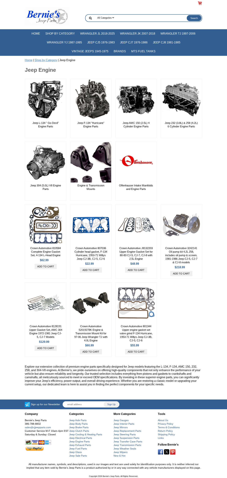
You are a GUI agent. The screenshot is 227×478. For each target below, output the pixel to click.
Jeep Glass (75, 452)
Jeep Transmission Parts (127, 445)
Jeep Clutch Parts (79, 430)
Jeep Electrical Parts (80, 438)
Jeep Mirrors (121, 427)
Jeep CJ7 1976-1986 (134, 42)
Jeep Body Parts (78, 423)
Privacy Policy (165, 423)
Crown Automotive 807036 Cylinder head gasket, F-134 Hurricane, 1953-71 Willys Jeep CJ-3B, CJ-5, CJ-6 (90, 253)
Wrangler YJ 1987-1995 (64, 42)
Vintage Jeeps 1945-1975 (90, 51)
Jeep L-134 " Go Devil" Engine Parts (45, 124)
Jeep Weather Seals (125, 448)
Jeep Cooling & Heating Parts (85, 434)
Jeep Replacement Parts (127, 430)
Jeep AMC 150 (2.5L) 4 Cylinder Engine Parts (136, 124)
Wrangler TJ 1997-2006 (177, 33)
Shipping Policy (166, 434)
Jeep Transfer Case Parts (128, 441)
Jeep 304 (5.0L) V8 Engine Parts (45, 187)
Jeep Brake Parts (78, 427)
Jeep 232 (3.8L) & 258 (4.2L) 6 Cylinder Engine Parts (181, 124)
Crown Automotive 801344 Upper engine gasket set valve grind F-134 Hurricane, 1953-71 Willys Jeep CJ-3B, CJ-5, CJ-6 (136, 333)
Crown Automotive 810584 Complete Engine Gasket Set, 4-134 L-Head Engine (45, 252)
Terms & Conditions (169, 427)
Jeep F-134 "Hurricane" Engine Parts (90, 124)
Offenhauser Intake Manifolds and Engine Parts (136, 187)
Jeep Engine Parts (79, 441)
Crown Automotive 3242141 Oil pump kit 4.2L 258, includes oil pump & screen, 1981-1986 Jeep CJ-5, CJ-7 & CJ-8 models (181, 255)
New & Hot (119, 455)
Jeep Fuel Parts (78, 448)
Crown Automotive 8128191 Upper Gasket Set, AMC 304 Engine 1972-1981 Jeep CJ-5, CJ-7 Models (45, 331)
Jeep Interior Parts (124, 423)
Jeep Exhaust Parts (80, 445)
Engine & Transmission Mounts (90, 187)
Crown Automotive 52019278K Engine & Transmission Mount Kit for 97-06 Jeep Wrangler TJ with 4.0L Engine (90, 333)
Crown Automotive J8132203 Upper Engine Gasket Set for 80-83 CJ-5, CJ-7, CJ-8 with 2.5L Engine (136, 253)
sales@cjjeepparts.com (38, 427)
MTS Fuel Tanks (143, 51)
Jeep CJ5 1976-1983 (101, 42)
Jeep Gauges (121, 420)
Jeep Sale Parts (78, 455)
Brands (120, 51)
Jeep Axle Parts (78, 420)
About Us (163, 420)
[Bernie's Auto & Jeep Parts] (47, 16)
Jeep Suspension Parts (126, 438)
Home (36, 33)
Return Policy (165, 430)
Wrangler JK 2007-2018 (137, 33)
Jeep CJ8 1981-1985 (166, 42)
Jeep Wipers (121, 452)
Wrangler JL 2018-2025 (97, 33)
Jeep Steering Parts (125, 434)
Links (161, 438)
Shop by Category (60, 33)
